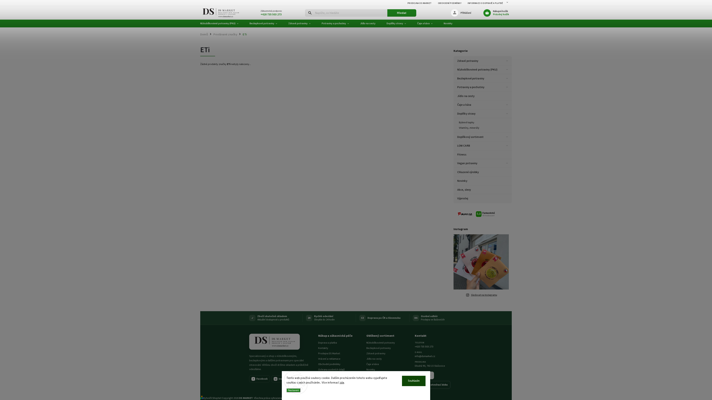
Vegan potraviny (467, 163)
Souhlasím (414, 381)
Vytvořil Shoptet (212, 398)
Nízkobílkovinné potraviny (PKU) (477, 70)
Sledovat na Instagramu (484, 295)
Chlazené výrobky (468, 172)
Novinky (462, 181)
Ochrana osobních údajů (331, 369)
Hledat (401, 12)
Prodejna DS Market (420, 3)
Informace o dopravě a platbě (485, 3)
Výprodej (462, 198)
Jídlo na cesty (465, 96)
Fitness (461, 155)
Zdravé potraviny (467, 61)
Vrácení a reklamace (329, 359)
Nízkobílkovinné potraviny (380, 343)
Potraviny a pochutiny (470, 87)
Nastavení (293, 390)
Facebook (260, 379)
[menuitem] (222, 23)
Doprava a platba (327, 343)
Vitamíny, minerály (469, 128)
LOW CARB (463, 146)
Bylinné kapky (466, 122)
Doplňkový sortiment (470, 137)
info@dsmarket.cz (425, 356)
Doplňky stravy (466, 114)
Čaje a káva (464, 105)
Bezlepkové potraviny (470, 78)
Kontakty (323, 348)
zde (342, 383)
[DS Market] (274, 342)
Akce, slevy (464, 190)
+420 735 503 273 (424, 347)
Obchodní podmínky (450, 3)
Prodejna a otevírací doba (433, 384)
